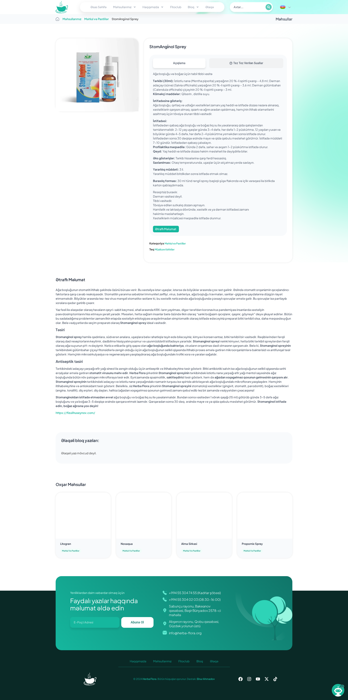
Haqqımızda (150, 7)
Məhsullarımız (122, 7)
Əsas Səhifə (98, 7)
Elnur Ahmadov (205, 678)
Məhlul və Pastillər (96, 19)
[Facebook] (240, 679)
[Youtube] (258, 679)
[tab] (179, 63)
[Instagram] (249, 679)
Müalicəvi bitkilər (165, 249)
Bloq (191, 7)
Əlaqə (209, 7)
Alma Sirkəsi (189, 543)
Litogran (65, 543)
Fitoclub (175, 7)
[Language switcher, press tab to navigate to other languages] (285, 7)
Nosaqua (127, 543)
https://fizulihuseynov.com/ (75, 413)
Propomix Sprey (252, 543)
